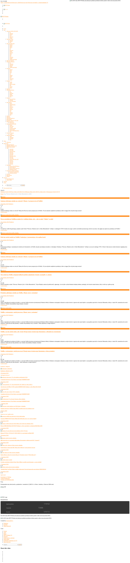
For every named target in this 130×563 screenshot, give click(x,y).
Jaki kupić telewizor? (10, 144)
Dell (10, 85)
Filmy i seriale (4, 2)
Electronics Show (13, 156)
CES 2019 (11, 153)
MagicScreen (12, 122)
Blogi (5, 534)
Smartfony (8, 88)
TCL (10, 42)
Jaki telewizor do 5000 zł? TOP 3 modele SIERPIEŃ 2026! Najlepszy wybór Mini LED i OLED (21, 386)
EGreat (11, 125)
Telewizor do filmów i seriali (34, 2)
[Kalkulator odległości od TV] (6, 368)
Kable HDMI (9, 119)
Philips (11, 38)
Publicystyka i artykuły (11, 146)
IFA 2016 (11, 163)
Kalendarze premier (13, 169)
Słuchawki (8, 117)
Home (2, 194)
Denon (11, 103)
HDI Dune (11, 126)
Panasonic (11, 36)
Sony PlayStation (13, 101)
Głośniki (8, 116)
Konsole (8, 97)
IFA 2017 (11, 160)
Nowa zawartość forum (8, 188)
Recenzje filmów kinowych (14, 168)
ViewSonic (12, 78)
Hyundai (11, 127)
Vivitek (11, 79)
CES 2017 (11, 161)
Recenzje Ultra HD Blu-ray (14, 166)
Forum (5, 28)
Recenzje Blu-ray (13, 167)
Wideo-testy (9, 142)
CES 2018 (11, 158)
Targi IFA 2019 (12, 151)
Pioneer (11, 66)
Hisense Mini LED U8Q (32, 191)
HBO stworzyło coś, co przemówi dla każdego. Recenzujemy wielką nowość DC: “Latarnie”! (20, 440)
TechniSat (11, 57)
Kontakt (5, 524)
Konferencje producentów (14, 171)
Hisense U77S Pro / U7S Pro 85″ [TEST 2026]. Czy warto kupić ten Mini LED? (17, 433)
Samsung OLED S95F (6, 191)
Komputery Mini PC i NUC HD (12, 120)
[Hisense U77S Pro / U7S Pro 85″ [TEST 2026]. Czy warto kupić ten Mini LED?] (14, 430)
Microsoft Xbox (12, 99)
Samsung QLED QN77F (54, 191)
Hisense (11, 34)
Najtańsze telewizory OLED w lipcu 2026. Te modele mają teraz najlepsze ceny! (17, 408)
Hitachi (11, 45)
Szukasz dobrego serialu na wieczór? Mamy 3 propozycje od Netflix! (22, 201)
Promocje (5, 177)
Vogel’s (11, 134)
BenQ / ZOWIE (12, 84)
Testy (4, 30)
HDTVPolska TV (8, 535)
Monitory (8, 80)
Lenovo (11, 86)
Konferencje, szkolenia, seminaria (13, 170)
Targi (7, 148)
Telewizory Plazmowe (10, 61)
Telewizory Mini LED (10, 43)
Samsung (11, 33)
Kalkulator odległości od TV (12, 145)
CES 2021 (11, 149)
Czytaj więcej (4, 212)
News (2, 198)
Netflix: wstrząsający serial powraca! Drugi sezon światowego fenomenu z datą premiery (28, 351)
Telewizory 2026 (16, 2)
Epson (11, 71)
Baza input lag (9, 175)
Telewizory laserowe (10, 60)
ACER (11, 82)
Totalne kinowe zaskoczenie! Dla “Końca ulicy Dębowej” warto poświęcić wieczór (18, 447)
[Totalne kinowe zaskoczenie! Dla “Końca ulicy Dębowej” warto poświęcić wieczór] (11, 445)
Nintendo (11, 100)
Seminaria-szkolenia (13, 172)
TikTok (5, 182)
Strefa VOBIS (9, 180)
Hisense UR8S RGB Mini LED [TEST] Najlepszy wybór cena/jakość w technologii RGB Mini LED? (21, 425)
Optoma (11, 75)
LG (10, 32)
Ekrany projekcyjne (10, 121)
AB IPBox (11, 137)
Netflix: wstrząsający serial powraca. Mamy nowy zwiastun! (19, 312)
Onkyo (11, 105)
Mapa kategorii (7, 526)
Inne (10, 114)
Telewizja (9, 2)
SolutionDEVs (9, 520)
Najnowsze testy (24, 2)
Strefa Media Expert (10, 178)
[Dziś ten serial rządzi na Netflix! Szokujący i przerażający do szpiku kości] (10, 232)
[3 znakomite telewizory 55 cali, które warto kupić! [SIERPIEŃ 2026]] (14, 377)
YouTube (5, 181)
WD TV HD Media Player (14, 130)
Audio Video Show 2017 (14, 159)
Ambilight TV (44, 2)
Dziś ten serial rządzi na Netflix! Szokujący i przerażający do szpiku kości (23, 237)
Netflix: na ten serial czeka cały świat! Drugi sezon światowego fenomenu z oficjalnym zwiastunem (31, 331)
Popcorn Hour (12, 129)
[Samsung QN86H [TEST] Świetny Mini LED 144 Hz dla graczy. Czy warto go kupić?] (13, 416)
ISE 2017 (11, 162)
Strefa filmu (9, 165)
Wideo (5, 141)
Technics (11, 112)
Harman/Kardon (12, 104)
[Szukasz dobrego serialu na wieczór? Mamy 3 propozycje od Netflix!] (3, 196)
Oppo (11, 92)
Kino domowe (9, 102)
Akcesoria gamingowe (11, 118)
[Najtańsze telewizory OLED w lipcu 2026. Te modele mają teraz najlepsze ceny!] (13, 406)
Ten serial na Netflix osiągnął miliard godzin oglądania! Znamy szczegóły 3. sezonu (26, 274)
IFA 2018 (11, 154)
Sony (11, 35)
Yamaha (11, 113)
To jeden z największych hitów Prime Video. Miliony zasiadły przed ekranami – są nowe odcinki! (21, 462)
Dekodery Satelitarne (10, 135)
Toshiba (11, 58)
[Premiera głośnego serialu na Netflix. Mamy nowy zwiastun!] (3, 288)
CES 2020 (11, 150)
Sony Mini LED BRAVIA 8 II (18, 191)
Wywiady (8, 174)
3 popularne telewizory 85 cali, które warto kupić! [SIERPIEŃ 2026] (15, 394)
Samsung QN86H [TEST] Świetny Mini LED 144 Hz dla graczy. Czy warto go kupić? (18, 418)
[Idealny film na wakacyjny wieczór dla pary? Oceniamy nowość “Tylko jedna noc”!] (10, 452)
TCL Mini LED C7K (43, 191)
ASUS (11, 83)
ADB (11, 136)
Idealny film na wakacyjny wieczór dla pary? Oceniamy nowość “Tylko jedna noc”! (18, 454)
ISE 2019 (11, 152)
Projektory (8, 68)
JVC (10, 48)
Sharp (11, 53)
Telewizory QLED (10, 39)
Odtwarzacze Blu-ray (10, 90)
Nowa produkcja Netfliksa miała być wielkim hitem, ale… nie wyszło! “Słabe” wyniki (27, 219)
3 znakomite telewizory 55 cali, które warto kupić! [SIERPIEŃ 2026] (15, 379)
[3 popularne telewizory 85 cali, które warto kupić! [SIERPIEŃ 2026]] (10, 391)
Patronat (8, 176)
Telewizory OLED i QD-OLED (12, 31)
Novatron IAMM (13, 128)
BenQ (11, 70)
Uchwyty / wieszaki (10, 132)
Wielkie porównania (13, 59)
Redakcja (11, 204)
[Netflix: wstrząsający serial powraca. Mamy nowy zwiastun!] (6, 308)
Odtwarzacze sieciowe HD (11, 123)
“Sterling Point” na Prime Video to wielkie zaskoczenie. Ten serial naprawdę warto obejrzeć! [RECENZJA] (23, 469)
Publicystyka (6, 143)
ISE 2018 (11, 157)
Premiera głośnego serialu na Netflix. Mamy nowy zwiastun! (19, 293)
